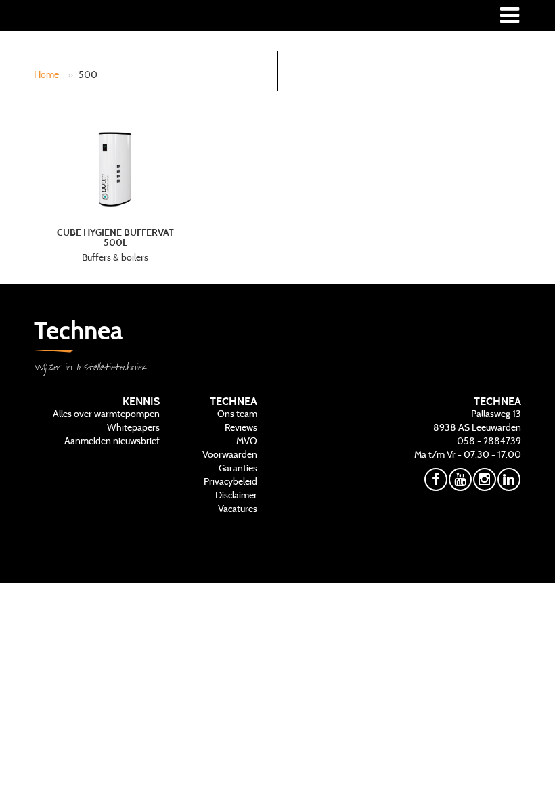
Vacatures (237, 508)
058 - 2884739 (489, 441)
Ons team (237, 414)
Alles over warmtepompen (106, 414)
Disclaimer (236, 495)
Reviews (241, 427)
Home (46, 74)
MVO (246, 441)
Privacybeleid (230, 481)
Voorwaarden (229, 454)
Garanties (238, 468)
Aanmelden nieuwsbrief (112, 441)
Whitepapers (133, 427)
